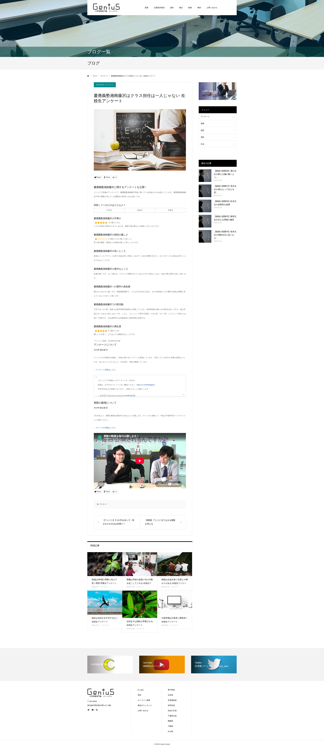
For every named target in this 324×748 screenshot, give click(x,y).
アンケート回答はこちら (106, 370)
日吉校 (170, 695)
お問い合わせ (212, 8)
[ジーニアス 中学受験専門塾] (106, 8)
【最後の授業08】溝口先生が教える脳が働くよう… (225, 174)
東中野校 (171, 690)
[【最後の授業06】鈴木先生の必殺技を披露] (205, 206)
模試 (181, 8)
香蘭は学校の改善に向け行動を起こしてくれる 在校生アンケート (140, 583)
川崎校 (170, 726)
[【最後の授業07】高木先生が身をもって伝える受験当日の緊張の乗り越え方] (205, 190)
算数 (202, 123)
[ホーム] (88, 76)
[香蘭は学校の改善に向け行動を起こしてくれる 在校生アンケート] (139, 564)
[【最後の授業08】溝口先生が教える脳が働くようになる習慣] (205, 175)
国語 (202, 130)
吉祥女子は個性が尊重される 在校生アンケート (140, 623)
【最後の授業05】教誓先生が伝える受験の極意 (225, 218)
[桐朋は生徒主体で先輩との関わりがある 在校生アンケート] (174, 564)
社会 (202, 144)
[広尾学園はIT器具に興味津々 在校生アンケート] (174, 603)
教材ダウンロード (145, 705)
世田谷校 (171, 705)
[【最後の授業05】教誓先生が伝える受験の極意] (205, 221)
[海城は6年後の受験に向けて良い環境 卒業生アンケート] (104, 564)
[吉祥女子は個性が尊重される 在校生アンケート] (139, 604)
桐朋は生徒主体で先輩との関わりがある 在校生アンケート (174, 583)
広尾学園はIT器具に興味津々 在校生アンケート (174, 620)
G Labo (141, 690)
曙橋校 (170, 721)
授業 (146, 8)
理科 (202, 137)
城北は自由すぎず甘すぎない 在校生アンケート (105, 620)
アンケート (109, 85)
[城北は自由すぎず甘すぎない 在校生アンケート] (104, 603)
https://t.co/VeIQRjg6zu (146, 385)
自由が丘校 (172, 711)
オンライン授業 (144, 700)
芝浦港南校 (172, 700)
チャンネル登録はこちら (106, 428)
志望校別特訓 (159, 8)
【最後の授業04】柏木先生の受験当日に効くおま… (225, 235)
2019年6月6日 (129, 396)
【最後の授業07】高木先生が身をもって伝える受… (225, 189)
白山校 (170, 731)
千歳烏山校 (172, 716)
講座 (172, 8)
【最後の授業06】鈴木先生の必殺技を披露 (225, 203)
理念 (139, 695)
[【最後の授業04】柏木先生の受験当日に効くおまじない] (205, 236)
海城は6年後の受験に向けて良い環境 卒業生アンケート (104, 581)
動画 (190, 8)
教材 (199, 8)
